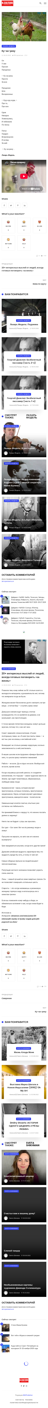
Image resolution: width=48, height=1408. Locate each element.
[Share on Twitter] (11, 936)
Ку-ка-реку (40, 1011)
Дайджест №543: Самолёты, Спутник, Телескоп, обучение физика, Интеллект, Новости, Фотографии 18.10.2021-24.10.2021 (27, 620)
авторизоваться (8, 581)
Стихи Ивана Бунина (19, 1325)
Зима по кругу (39, 283)
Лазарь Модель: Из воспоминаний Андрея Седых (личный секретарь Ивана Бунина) (22, 482)
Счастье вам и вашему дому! (19, 1213)
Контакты (20, 1400)
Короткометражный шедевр (19, 1176)
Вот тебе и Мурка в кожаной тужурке (25, 1335)
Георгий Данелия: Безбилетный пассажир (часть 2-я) (24, 361)
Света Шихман (22, 1056)
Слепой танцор (12, 1250)
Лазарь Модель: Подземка (24, 324)
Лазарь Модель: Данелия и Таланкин (23, 560)
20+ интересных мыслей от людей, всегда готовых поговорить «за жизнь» (22, 269)
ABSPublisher (28, 1395)
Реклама (28, 1400)
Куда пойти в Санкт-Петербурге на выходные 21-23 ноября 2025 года (24, 1347)
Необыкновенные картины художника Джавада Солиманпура (22, 1286)
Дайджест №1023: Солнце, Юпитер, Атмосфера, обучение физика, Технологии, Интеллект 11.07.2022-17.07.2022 (27, 610)
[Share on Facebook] (4, 936)
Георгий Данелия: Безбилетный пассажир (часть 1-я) (24, 400)
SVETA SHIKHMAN (9, 669)
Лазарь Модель (9, 46)
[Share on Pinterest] (17, 936)
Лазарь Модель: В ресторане (19, 448)
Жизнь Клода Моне (24, 1052)
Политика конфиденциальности (24, 1403)
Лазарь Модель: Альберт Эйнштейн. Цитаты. (23, 521)
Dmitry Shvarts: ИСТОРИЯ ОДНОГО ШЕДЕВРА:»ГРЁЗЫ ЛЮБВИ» (24, 1126)
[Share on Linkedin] (24, 936)
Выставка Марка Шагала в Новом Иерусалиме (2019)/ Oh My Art (24, 1087)
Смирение (7, 998)
